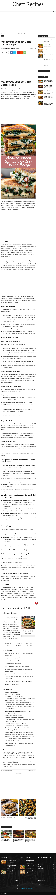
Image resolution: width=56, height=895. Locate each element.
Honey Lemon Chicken (11, 860)
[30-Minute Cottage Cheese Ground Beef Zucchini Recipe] (40, 103)
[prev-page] (2, 845)
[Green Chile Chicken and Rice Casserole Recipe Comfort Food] (30, 834)
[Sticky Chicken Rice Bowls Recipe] (40, 56)
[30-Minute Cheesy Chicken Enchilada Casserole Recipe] (18, 834)
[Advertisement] (28, 23)
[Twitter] (14, 52)
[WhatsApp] (24, 52)
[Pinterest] (18, 52)
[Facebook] (11, 52)
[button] (53, 11)
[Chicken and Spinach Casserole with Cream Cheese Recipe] (3, 872)
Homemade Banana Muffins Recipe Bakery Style (48, 97)
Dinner (6, 33)
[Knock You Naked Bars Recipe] (40, 51)
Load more (46, 65)
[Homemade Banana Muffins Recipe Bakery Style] (40, 97)
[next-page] (4, 845)
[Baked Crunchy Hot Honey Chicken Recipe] (40, 46)
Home (2, 33)
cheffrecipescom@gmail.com (26, 888)
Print (28, 636)
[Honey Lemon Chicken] (3, 862)
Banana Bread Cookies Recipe (8, 817)
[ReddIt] (21, 52)
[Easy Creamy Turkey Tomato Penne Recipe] (6, 834)
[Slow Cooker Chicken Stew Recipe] (40, 41)
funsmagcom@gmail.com (9, 48)
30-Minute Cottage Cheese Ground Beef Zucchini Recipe (48, 103)
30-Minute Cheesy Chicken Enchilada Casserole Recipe (18, 840)
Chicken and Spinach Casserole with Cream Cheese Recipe (11, 872)
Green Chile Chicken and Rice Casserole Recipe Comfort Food (30, 840)
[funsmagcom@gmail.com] (2, 48)
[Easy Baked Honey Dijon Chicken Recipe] (40, 61)
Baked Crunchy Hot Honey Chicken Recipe (31, 866)
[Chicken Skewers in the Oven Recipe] (3, 867)
